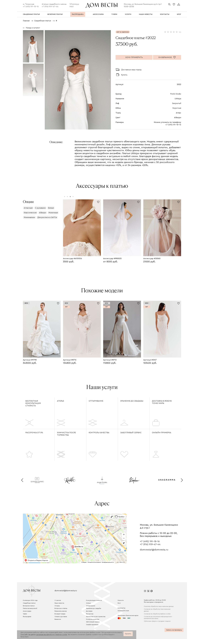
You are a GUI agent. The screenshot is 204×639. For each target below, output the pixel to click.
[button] (46, 79)
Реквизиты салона (61, 611)
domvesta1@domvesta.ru (154, 550)
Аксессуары (27, 611)
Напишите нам (123, 610)
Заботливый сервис (130, 433)
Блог (119, 603)
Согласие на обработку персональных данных (157, 610)
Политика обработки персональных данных (159, 606)
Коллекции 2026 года (30, 600)
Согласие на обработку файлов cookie (157, 614)
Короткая (176, 108)
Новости (121, 600)
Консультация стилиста (94, 600)
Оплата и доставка (61, 616)
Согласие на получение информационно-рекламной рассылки (158, 617)
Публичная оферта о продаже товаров (157, 621)
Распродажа (27, 616)
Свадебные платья (29, 603)
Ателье (60, 401)
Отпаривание (96, 401)
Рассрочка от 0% (34, 433)
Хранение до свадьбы (131, 401)
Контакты (121, 608)
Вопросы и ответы (61, 608)
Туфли (25, 614)
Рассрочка (89, 614)
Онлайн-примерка (161, 433)
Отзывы (57, 605)
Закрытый (176, 103)
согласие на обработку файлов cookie (51, 634)
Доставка (89, 611)
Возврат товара (60, 614)
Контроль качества (99, 433)
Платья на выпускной (30, 608)
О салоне (58, 600)
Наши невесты (59, 603)
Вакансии (58, 619)
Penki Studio (175, 94)
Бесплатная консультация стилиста (33, 403)
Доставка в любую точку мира (162, 402)
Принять (128, 634)
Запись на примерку (174, 630)
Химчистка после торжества (66, 434)
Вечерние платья (28, 605)
